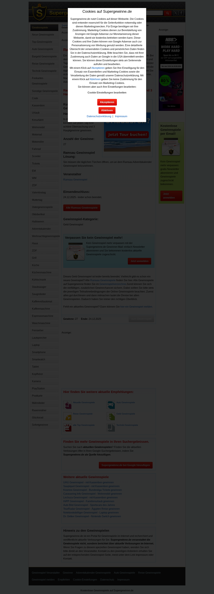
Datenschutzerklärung (99, 116)
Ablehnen (95, 79)
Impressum (121, 116)
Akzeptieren (98, 68)
